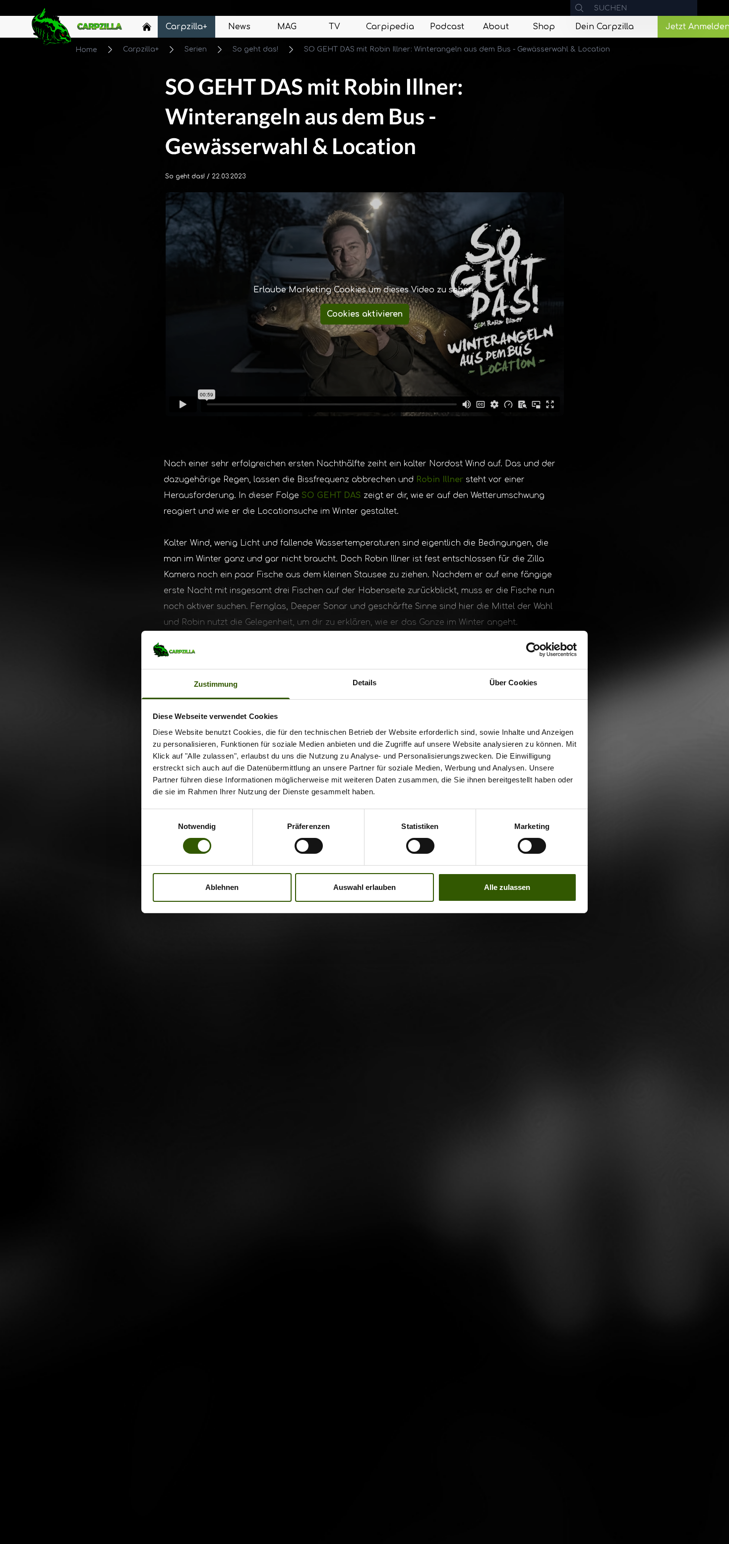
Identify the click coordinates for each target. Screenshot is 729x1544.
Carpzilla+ (141, 49)
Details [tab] (365, 682)
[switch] (309, 846)
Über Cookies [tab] (513, 682)
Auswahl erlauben (364, 887)
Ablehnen (222, 887)
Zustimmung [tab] (216, 684)
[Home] (147, 27)
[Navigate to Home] (147, 29)
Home (86, 50)
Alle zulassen (507, 887)
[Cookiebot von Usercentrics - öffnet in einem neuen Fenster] (533, 649)
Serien (195, 49)
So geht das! (255, 49)
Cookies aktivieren (365, 314)
